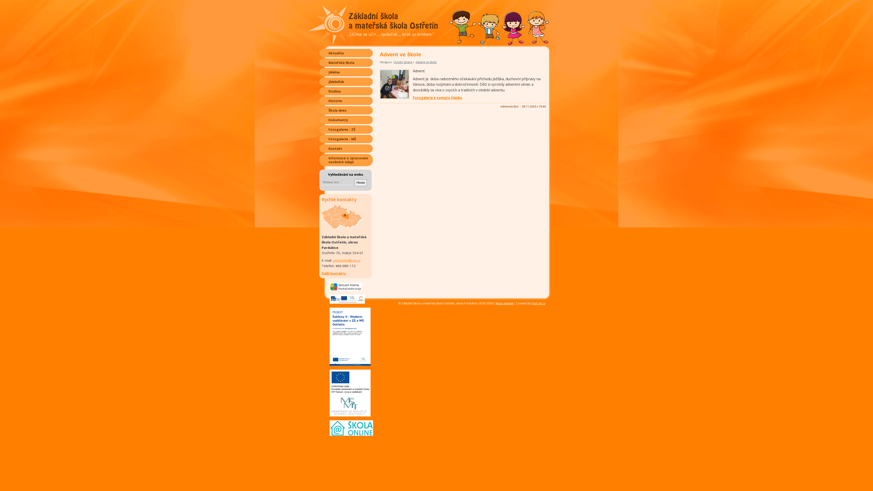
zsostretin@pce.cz (346, 260)
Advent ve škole (426, 62)
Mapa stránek (504, 303)
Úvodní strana (403, 62)
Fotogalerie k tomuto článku (437, 97)
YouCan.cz (538, 303)
